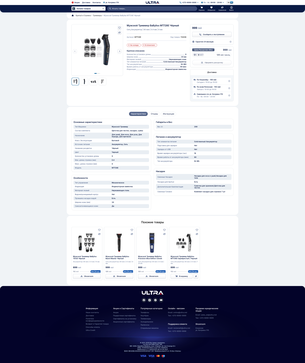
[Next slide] (119, 51)
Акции (116, 312)
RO (228, 2)
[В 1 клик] (195, 276)
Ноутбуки (145, 315)
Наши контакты (92, 312)
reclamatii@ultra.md (181, 328)
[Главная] (152, 2)
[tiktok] (155, 300)
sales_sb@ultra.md (209, 315)
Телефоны (145, 312)
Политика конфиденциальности (95, 320)
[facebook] (144, 300)
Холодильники (147, 322)
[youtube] (161, 300)
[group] (138, 114)
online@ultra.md (180, 312)
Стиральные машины (150, 328)
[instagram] (149, 300)
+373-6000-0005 (206, 318)
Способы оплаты (93, 327)
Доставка (90, 315)
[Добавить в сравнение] (119, 32)
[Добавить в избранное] (119, 28)
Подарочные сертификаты (124, 315)
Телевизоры (146, 319)
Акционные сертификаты (124, 322)
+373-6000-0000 (179, 315)
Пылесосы (145, 325)
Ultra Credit (90, 330)
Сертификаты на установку (124, 319)
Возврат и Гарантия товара (97, 324)
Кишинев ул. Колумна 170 (202, 329)
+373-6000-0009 (179, 331)
